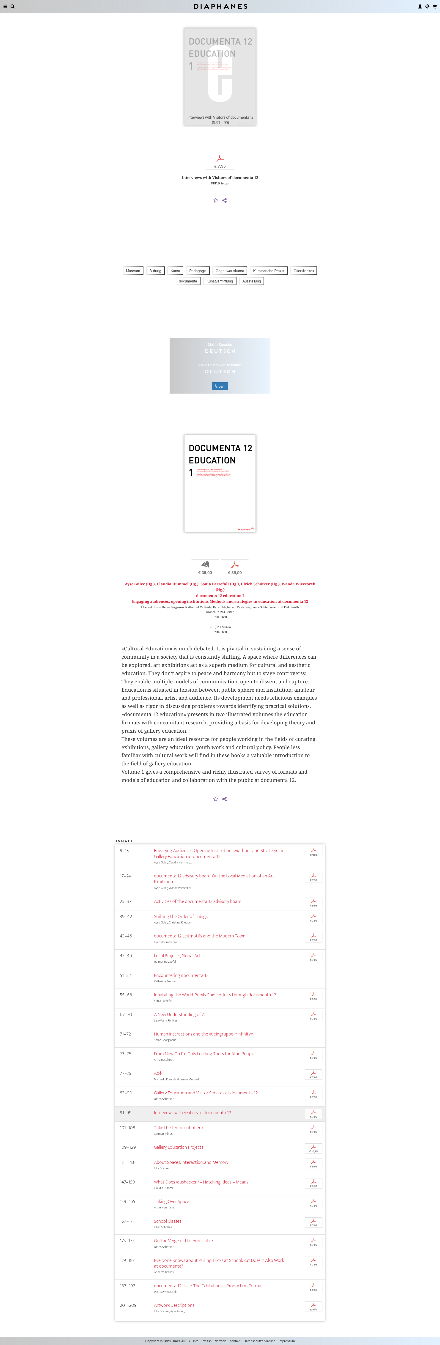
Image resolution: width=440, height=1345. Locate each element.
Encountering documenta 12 (181, 975)
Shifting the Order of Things (181, 916)
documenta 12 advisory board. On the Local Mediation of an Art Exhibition (214, 879)
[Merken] (216, 200)
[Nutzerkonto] (420, 6)
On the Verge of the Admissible (183, 1241)
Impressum (287, 1341)
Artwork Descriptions (174, 1305)
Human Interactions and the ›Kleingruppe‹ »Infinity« (203, 1034)
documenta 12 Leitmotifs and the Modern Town (199, 936)
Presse (207, 1341)
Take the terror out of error (180, 1128)
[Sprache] (427, 6)
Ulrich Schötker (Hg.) (260, 584)
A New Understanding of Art (181, 1015)
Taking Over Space (171, 1201)
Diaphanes (220, 6)
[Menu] (5, 6)
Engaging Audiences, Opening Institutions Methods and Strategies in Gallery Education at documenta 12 (219, 853)
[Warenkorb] (435, 6)
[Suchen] (13, 6)
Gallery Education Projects (178, 1147)
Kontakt (234, 1341)
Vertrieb (220, 1341)
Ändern (220, 386)
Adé (158, 1073)
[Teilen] (224, 200)
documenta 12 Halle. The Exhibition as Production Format (208, 1286)
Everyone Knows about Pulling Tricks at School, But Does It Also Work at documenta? (219, 1263)
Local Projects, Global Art (177, 956)
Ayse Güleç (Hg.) (140, 584)
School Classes (167, 1221)
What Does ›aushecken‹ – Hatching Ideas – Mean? (201, 1182)
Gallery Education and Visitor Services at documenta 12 (206, 1093)
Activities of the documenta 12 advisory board (198, 901)
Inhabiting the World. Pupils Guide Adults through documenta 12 (215, 995)
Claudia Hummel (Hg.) (177, 584)
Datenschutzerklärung (259, 1341)
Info (195, 1341)
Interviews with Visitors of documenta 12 (192, 1113)
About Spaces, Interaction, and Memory (191, 1162)
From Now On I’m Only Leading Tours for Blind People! (205, 1054)
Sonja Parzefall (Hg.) (220, 584)
